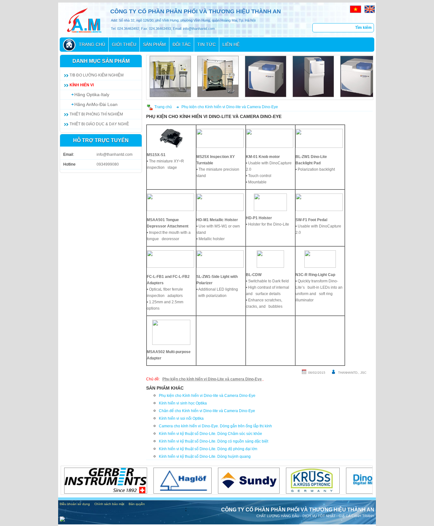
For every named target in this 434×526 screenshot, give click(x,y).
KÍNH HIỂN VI (82, 85)
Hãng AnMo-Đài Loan (96, 104)
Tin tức (206, 44)
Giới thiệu (124, 44)
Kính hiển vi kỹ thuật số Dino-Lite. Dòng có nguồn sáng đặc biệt (213, 441)
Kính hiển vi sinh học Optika (183, 403)
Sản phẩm (154, 44)
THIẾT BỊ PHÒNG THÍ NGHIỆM (96, 114)
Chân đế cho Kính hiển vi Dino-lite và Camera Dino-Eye (207, 411)
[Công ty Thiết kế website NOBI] (62, 520)
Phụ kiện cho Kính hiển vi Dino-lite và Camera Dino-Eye (229, 107)
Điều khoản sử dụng (75, 504)
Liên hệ (231, 44)
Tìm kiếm (363, 27)
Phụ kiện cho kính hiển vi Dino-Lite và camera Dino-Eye (212, 379)
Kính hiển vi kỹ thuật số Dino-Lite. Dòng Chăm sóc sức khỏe (210, 433)
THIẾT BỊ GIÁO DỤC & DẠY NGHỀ (99, 124)
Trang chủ (92, 44)
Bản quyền (137, 504)
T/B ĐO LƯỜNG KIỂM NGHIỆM (97, 75)
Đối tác (182, 44)
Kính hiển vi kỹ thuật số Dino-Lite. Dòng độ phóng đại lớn (208, 449)
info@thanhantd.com (114, 154)
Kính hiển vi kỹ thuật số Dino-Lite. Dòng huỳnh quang (205, 456)
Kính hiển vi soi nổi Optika (181, 418)
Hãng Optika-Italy (91, 94)
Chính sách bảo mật (109, 504)
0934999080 (108, 164)
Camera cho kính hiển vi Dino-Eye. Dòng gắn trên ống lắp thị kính (215, 426)
